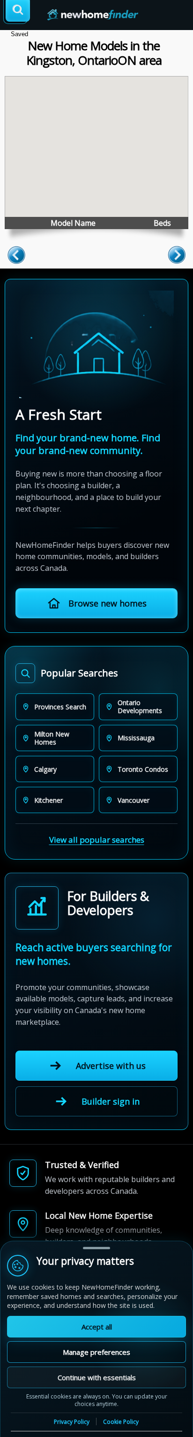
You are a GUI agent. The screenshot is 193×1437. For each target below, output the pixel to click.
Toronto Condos (143, 769)
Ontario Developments (140, 706)
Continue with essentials (97, 1377)
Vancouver (133, 800)
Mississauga (136, 737)
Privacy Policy (71, 1422)
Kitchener (48, 800)
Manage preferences (96, 1352)
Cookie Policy (121, 1422)
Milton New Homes (51, 738)
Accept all (97, 1326)
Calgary (45, 769)
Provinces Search (60, 706)
